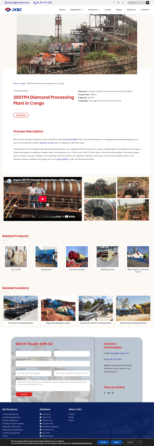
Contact (145, 9)
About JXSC (75, 409)
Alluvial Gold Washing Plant (133, 323)
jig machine (62, 159)
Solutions (92, 9)
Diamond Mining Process (58, 323)
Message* (20, 379)
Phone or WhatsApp (24, 359)
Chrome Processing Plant (20, 323)
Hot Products (9, 409)
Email (56, 349)
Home (62, 9)
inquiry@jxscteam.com (18, 2)
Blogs (119, 9)
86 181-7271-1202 (44, 2)
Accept (103, 442)
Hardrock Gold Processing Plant (95, 323)
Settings (130, 442)
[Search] (147, 2)
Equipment (75, 9)
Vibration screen (46, 143)
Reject (116, 442)
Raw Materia (20, 369)
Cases (108, 9)
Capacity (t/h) (59, 369)
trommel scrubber (70, 139)
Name (18, 349)
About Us (131, 9)
